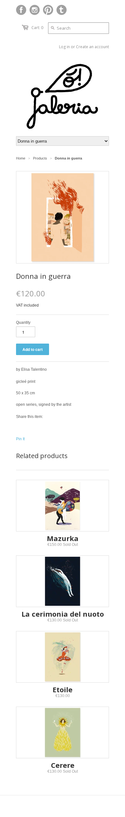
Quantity (23, 322)
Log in (64, 46)
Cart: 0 (37, 27)
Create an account (92, 46)
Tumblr (61, 10)
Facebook (21, 10)
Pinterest (48, 10)
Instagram (34, 10)
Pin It (20, 439)
